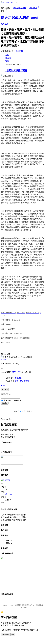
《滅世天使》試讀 (16, 70)
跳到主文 (4, 24)
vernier (3, 359)
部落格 (8, 58)
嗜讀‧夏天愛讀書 (22, 381)
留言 (19, 372)
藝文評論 (18, 378)
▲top (3, 385)
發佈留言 (5, 403)
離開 (12, 634)
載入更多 (5, 389)
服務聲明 (24, 607)
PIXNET (10, 605)
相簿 (7, 55)
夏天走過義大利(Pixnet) (19, 18)
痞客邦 (14, 372)
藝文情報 (19, 51)
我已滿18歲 (5, 634)
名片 (7, 61)
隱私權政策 (39, 605)
